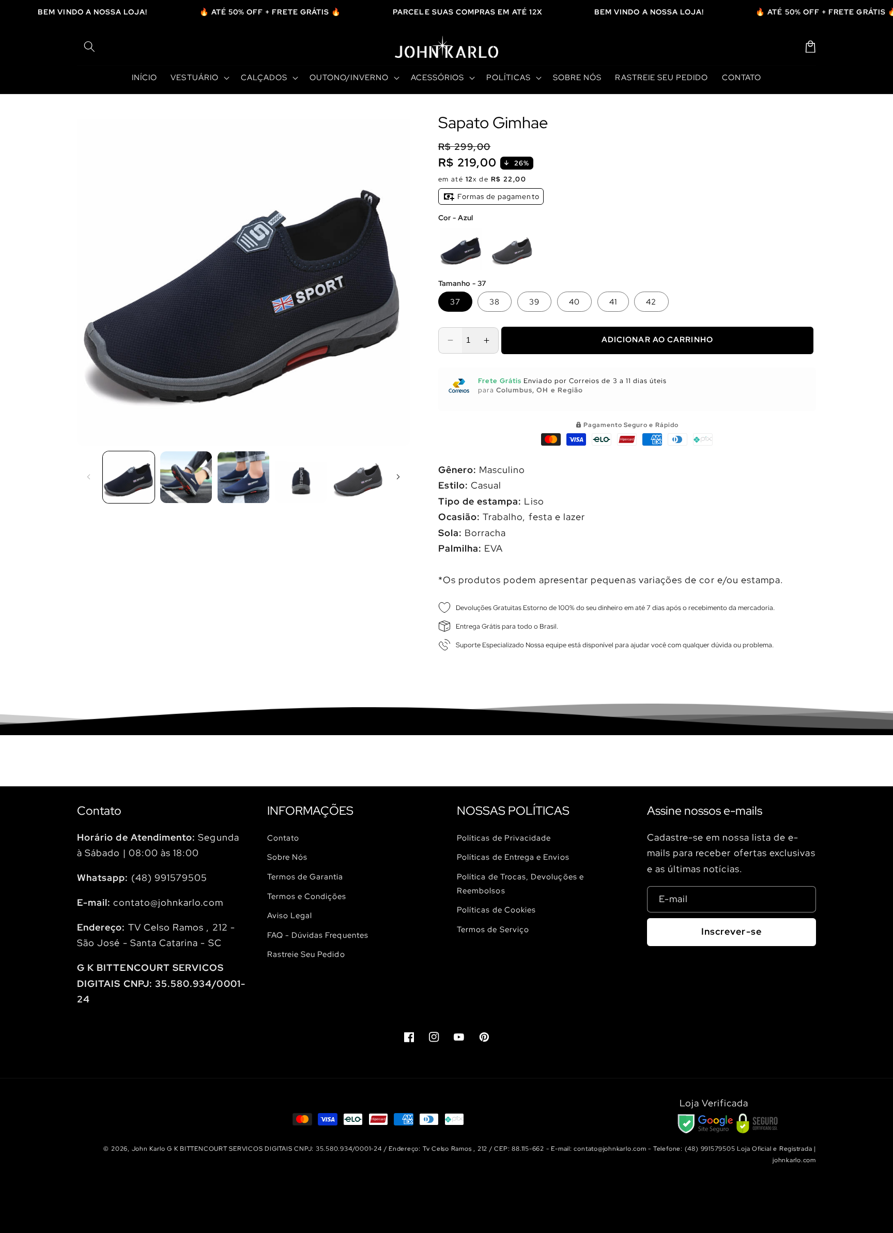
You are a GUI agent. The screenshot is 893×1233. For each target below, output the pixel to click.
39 (534, 301)
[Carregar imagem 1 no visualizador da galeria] (129, 477)
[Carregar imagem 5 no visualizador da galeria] (358, 477)
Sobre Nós (287, 856)
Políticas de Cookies (496, 909)
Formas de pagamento (497, 196)
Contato (283, 837)
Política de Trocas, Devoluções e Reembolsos (520, 883)
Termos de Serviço (493, 929)
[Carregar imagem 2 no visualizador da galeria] (186, 477)
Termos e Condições (307, 896)
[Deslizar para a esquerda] (88, 477)
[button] (89, 46)
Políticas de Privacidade (504, 837)
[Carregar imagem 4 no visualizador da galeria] (301, 477)
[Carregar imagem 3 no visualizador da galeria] (243, 477)
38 (494, 301)
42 (651, 301)
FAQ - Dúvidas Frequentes (317, 935)
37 (455, 301)
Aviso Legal (290, 915)
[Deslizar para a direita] (398, 477)
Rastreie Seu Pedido (306, 954)
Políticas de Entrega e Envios (513, 856)
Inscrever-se (731, 931)
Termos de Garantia (305, 876)
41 (613, 301)
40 (574, 301)
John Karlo (148, 1149)
